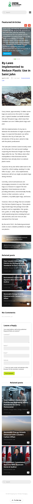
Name (6, 345)
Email (6, 353)
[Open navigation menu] (30, 12)
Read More (7, 53)
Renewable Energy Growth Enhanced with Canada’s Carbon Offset (16, 299)
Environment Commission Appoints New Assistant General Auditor (16, 282)
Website (6, 360)
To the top (17, 500)
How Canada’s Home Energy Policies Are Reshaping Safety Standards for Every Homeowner (16, 266)
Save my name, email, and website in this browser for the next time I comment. (16, 368)
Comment (7, 334)
